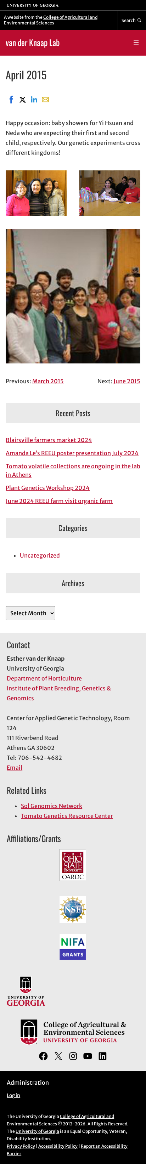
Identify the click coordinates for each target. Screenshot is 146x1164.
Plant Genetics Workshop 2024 (48, 487)
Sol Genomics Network (51, 805)
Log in (13, 1095)
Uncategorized (40, 555)
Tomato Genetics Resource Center (67, 815)
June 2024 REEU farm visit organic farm (59, 500)
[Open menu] (136, 42)
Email (14, 767)
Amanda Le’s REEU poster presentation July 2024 (72, 453)
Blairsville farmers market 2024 (49, 439)
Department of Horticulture (44, 678)
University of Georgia (37, 1131)
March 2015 (48, 381)
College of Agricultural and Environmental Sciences (50, 20)
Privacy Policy (21, 1146)
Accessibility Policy (58, 1146)
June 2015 (126, 381)
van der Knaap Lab (33, 42)
